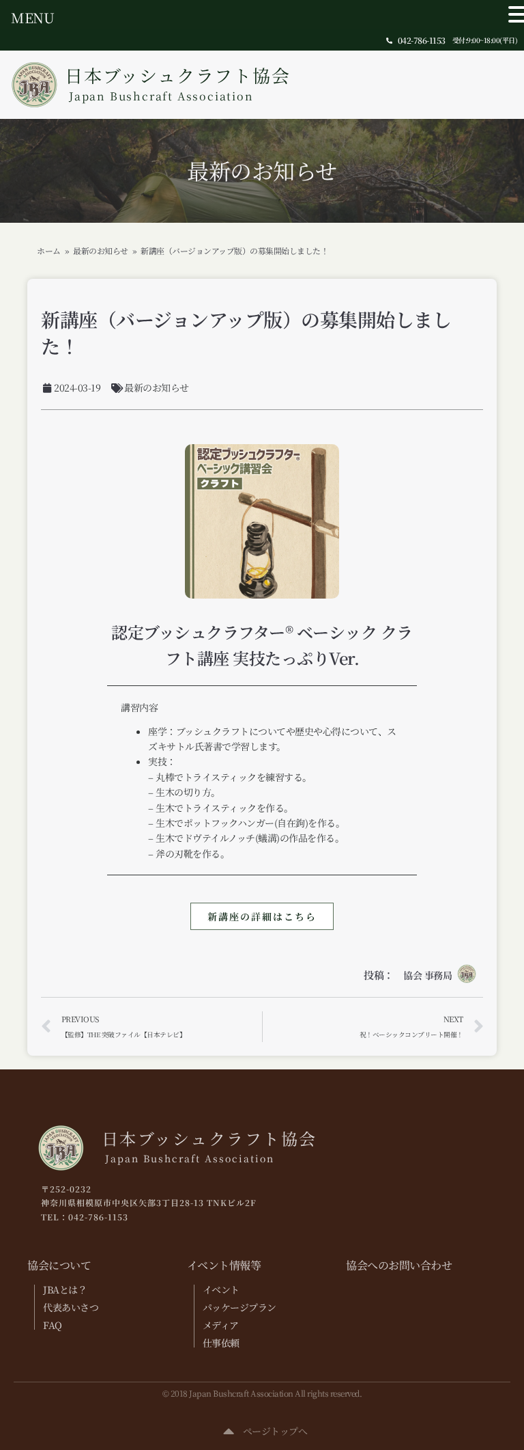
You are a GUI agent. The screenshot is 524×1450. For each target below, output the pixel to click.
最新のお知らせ (262, 170)
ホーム (49, 250)
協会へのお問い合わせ (399, 1265)
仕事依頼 (221, 1343)
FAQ (52, 1325)
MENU (32, 17)
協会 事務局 (427, 975)
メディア (221, 1325)
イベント (221, 1289)
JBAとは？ (65, 1289)
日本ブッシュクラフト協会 (178, 83)
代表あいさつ (70, 1307)
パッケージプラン (239, 1307)
